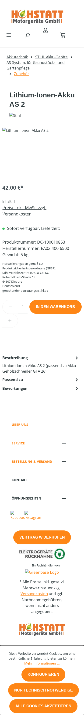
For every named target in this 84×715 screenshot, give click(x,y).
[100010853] (42, 154)
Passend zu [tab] (12, 379)
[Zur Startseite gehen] (37, 15)
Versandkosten (34, 593)
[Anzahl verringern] (10, 307)
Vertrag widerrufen (42, 537)
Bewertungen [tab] (15, 388)
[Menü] (8, 35)
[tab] (40, 364)
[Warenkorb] (62, 35)
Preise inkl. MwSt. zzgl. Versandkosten (24, 211)
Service (18, 443)
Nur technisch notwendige (43, 690)
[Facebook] (18, 515)
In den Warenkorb (55, 307)
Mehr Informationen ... (42, 663)
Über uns (20, 424)
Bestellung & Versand (32, 461)
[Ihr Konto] (45, 30)
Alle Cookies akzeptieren (43, 706)
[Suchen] (27, 35)
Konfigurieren (43, 674)
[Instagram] (33, 515)
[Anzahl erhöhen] (10, 321)
